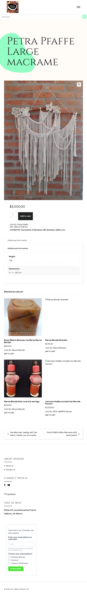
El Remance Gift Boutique (43, 229)
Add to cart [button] (9, 354)
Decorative (26, 229)
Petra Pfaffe (22, 224)
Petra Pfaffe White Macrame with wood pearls (62, 434)
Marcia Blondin (18, 350)
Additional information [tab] (17, 240)
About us (9, 466)
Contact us (10, 469)
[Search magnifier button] (84, 17)
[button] (79, 85)
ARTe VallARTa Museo (62, 411)
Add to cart (25, 216)
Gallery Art (60, 229)
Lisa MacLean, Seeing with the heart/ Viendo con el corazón (23, 434)
